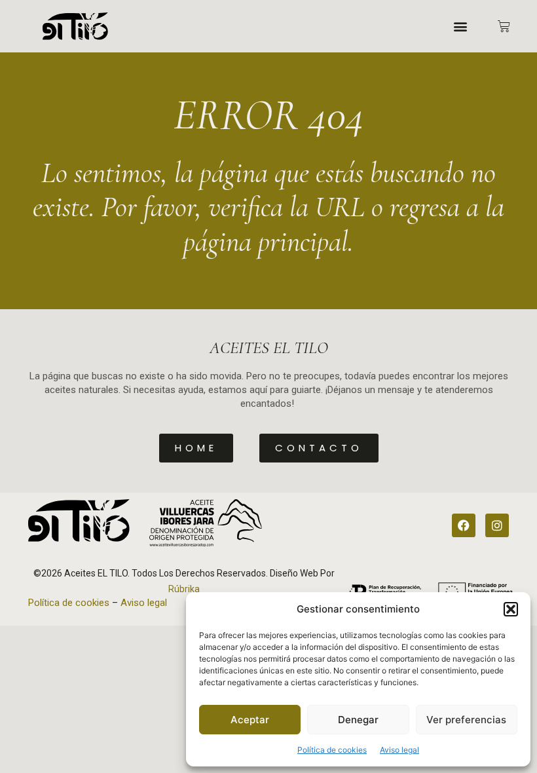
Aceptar (250, 719)
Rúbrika (184, 589)
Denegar (358, 719)
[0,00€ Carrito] (503, 26)
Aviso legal (399, 750)
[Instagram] (497, 525)
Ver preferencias (466, 719)
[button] (510, 609)
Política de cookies (332, 750)
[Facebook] (463, 525)
